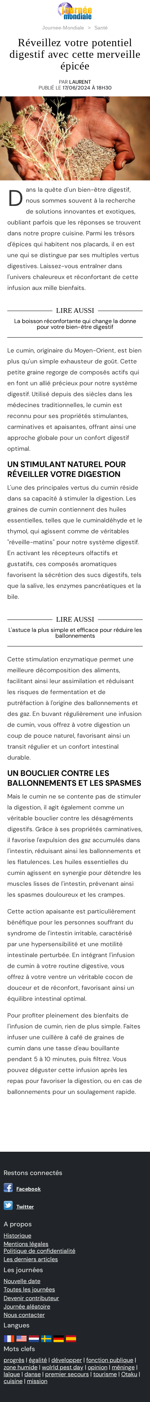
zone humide (21, 1367)
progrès (14, 1360)
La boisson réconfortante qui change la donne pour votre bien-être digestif (75, 324)
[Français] (9, 1342)
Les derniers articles (31, 1259)
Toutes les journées (29, 1289)
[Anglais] (21, 1342)
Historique (17, 1235)
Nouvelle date (22, 1281)
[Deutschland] (58, 1342)
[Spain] (71, 1342)
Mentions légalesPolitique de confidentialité (39, 1247)
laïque (12, 1374)
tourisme (105, 1374)
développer (66, 1360)
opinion (97, 1367)
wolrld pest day (62, 1367)
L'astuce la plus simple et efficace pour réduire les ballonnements (75, 633)
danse (32, 1374)
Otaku (129, 1374)
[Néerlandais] (33, 1342)
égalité (38, 1360)
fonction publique (109, 1360)
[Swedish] (46, 1342)
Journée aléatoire (27, 1306)
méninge (123, 1367)
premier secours (67, 1374)
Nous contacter (24, 1315)
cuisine (13, 1381)
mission (37, 1381)
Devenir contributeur (31, 1298)
